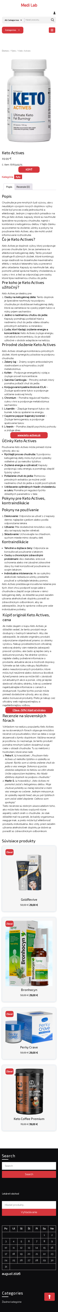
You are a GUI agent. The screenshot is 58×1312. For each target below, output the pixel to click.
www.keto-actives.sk (29, 435)
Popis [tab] (9, 186)
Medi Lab (29, 5)
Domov (5, 50)
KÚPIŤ (29, 169)
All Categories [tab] (12, 20)
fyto (13, 50)
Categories (10, 30)
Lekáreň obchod (10, 1193)
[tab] (52, 30)
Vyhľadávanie (52, 20)
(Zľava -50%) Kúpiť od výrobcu (29, 710)
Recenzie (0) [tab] (23, 186)
